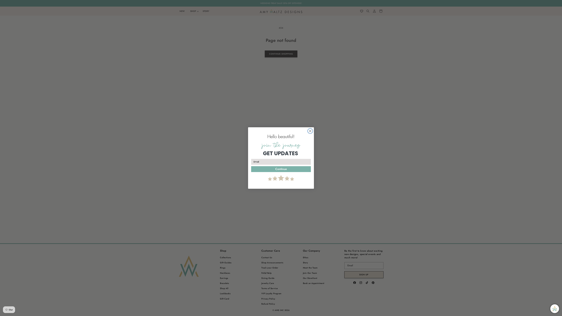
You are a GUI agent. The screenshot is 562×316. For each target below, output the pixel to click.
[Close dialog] (310, 131)
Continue (281, 169)
